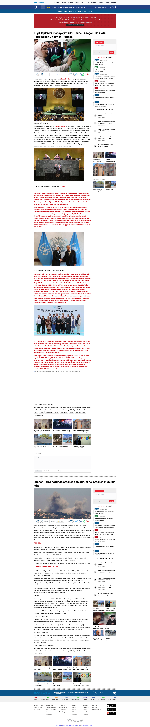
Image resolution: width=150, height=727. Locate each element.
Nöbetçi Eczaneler (51, 709)
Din (75, 11)
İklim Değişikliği (64, 412)
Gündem (70, 2)
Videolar (101, 2)
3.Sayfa (60, 11)
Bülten (70, 11)
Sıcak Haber (86, 714)
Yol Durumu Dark (38, 707)
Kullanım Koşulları (85, 725)
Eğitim (79, 11)
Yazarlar (107, 2)
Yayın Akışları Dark (51, 707)
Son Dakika (56, 2)
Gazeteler (113, 2)
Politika (90, 11)
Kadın (87, 2)
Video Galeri (86, 707)
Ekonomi (77, 2)
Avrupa (65, 11)
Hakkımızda (58, 725)
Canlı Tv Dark (49, 705)
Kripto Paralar (112, 698)
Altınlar (74, 705)
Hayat (85, 11)
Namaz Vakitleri (44, 698)
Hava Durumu (64, 698)
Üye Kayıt (94, 707)
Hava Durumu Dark (38, 705)
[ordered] (52, 471)
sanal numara (49, 714)
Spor (82, 2)
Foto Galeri (93, 2)
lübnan (40, 653)
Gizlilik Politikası (69, 725)
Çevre (36, 412)
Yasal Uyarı (91, 725)
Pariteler (92, 698)
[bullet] (55, 471)
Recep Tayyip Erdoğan (80, 412)
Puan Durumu (75, 698)
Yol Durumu (101, 698)
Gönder (38, 470)
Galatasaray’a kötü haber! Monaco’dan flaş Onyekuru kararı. (68, 7)
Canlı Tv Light (37, 709)
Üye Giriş (94, 705)
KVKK (79, 725)
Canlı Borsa (62, 705)
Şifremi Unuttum (96, 709)
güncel (56, 412)
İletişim (63, 725)
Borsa (35, 698)
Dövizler (74, 707)
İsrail (36, 653)
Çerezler (75, 725)
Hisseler (84, 698)
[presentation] (39, 7)
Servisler (64, 2)
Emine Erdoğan (49, 412)
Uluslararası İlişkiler (39, 415)
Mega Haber (36, 30)
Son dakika (101, 7)
